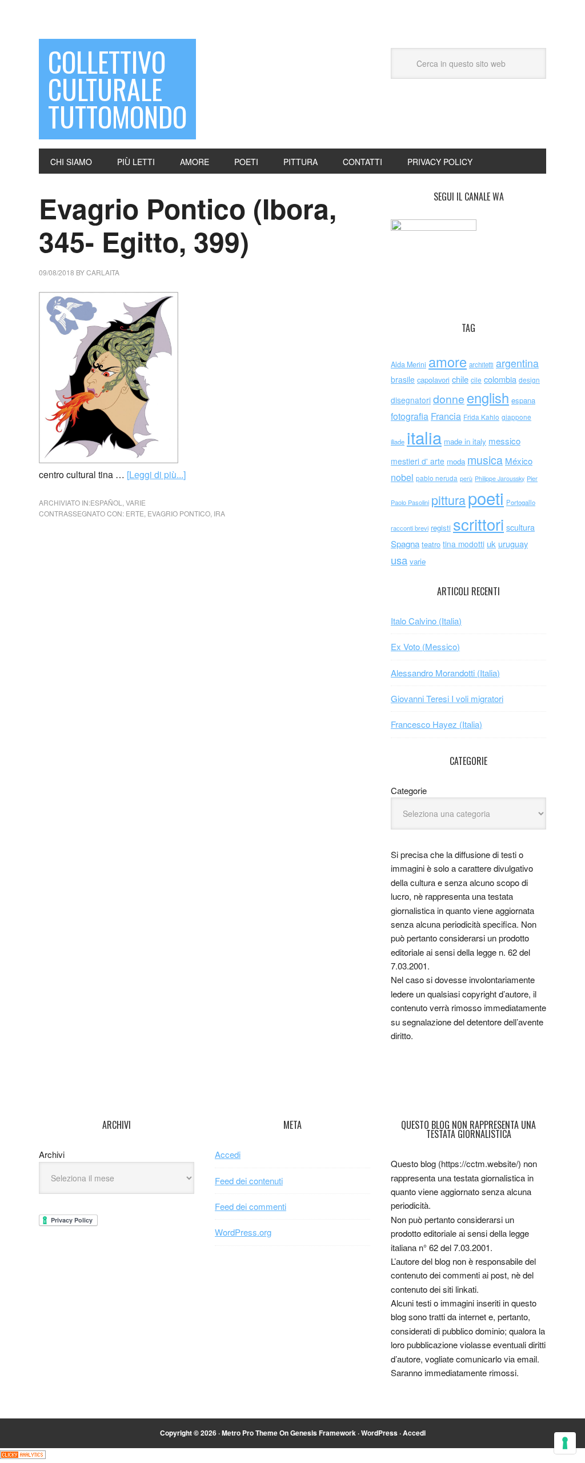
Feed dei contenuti (249, 1181)
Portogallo (520, 502)
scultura (520, 527)
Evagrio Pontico (178, 513)
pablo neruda (437, 478)
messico (504, 441)
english (488, 397)
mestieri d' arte (417, 461)
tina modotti (463, 544)
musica (485, 460)
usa (399, 559)
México (518, 461)
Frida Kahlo (481, 417)
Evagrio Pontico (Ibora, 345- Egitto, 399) (187, 225)
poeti (486, 498)
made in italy (465, 441)
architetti (481, 364)
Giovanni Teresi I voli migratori (447, 698)
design (529, 379)
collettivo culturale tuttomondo (117, 89)
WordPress (379, 1433)
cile (476, 379)
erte (135, 513)
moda (456, 461)
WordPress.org (243, 1232)
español (106, 502)
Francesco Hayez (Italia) (436, 724)
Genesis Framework (323, 1433)
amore (447, 361)
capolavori (433, 379)
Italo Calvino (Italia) (426, 621)
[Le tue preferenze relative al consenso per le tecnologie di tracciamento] (565, 1443)
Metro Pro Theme (250, 1433)
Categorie (409, 790)
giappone (516, 417)
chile (460, 379)
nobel (402, 477)
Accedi (228, 1154)
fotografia (409, 416)
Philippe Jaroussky (499, 478)
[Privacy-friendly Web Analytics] (23, 1455)
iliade (397, 441)
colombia (500, 379)
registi (441, 527)
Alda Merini (408, 364)
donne (448, 399)
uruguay (513, 544)
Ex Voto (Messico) (425, 646)
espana (523, 400)
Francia (446, 416)
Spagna (405, 544)
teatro (431, 544)
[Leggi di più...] (156, 474)
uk (491, 544)
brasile (403, 379)
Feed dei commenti (250, 1206)
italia (424, 437)
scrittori (478, 524)
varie (136, 502)
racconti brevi (409, 527)
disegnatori (411, 400)
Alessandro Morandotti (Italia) (445, 673)
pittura (448, 499)
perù (466, 478)
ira (219, 513)
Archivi (52, 1154)
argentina (517, 363)
